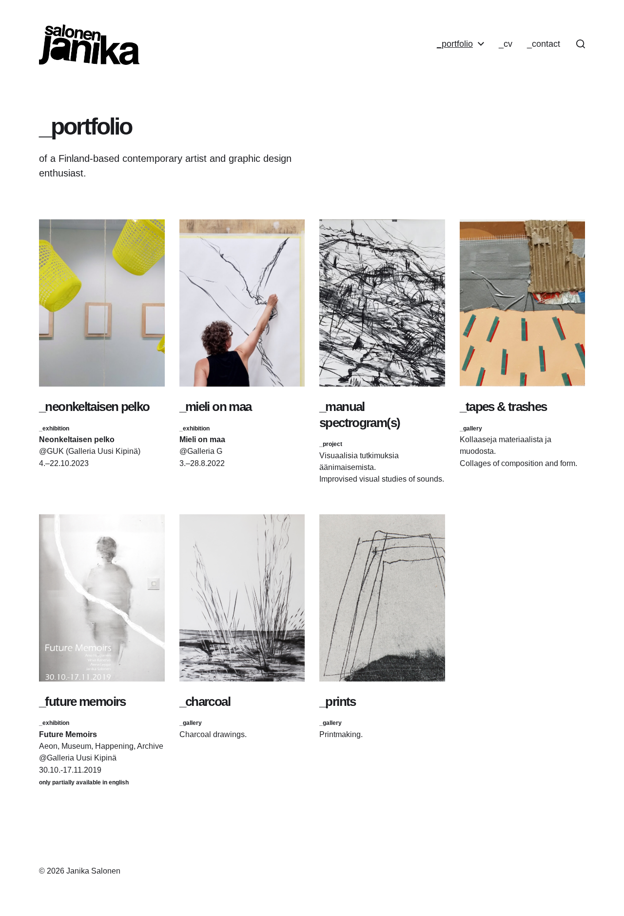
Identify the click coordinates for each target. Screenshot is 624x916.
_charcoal (204, 701)
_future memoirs (82, 701)
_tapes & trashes (503, 406)
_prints (337, 701)
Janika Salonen (93, 871)
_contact (543, 43)
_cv (505, 43)
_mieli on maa (215, 406)
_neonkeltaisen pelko (94, 406)
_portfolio (455, 43)
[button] (580, 44)
